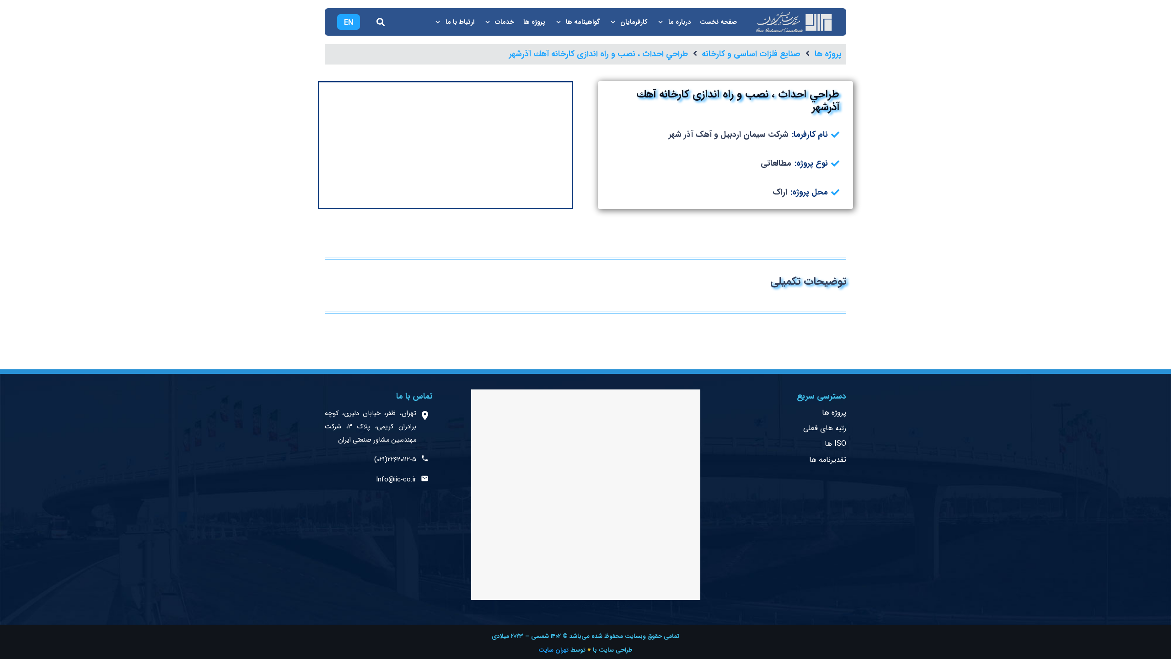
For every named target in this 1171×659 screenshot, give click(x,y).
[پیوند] (793, 22)
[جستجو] (380, 22)
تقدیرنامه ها (827, 459)
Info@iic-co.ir (396, 480)
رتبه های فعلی (824, 428)
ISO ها (835, 443)
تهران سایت (553, 650)
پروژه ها (834, 412)
